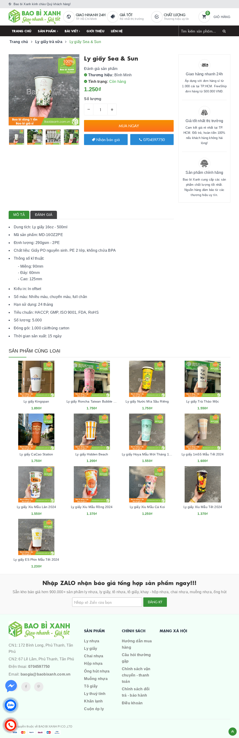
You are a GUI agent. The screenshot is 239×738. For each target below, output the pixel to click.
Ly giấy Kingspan (36, 401)
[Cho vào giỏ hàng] (30, 406)
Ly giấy (90, 649)
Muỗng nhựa (96, 679)
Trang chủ (21, 31)
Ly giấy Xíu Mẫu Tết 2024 (202, 507)
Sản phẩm (47, 31)
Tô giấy (91, 686)
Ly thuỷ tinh (94, 694)
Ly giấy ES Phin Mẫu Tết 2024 (36, 559)
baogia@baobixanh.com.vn (46, 674)
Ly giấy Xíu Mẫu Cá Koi (147, 507)
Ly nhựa (91, 641)
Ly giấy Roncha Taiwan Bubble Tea (93, 401)
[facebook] (26, 686)
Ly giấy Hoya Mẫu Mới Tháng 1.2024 (150, 454)
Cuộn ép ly (94, 709)
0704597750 (153, 139)
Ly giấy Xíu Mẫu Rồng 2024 (92, 507)
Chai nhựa (93, 656)
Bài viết (72, 31)
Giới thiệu (95, 31)
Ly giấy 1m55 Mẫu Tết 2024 (203, 454)
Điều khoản (132, 703)
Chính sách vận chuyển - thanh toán (136, 675)
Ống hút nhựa (96, 671)
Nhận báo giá (107, 139)
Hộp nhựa (93, 663)
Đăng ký (155, 602)
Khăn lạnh (93, 701)
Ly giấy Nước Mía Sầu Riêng (147, 401)
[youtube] (38, 686)
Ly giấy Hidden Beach (91, 454)
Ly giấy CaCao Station (36, 454)
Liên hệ (117, 31)
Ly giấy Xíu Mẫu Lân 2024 (36, 507)
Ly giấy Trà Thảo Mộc (202, 401)
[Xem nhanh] (41, 406)
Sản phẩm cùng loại (35, 350)
